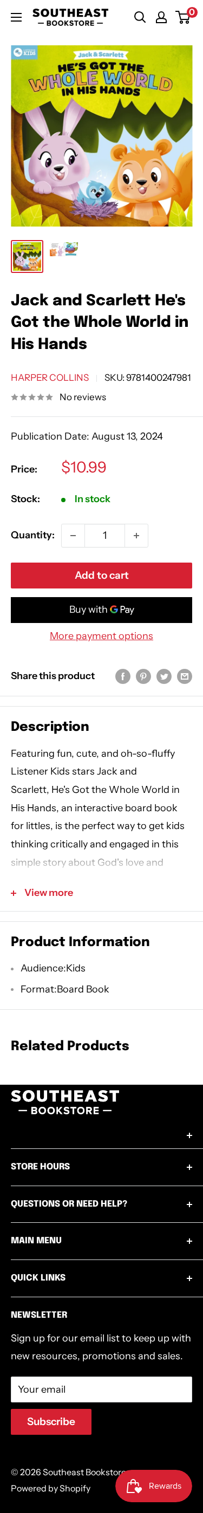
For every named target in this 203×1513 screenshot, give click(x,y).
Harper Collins (50, 377)
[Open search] (140, 17)
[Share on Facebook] (122, 676)
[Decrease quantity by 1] (73, 535)
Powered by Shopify (50, 1488)
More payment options (101, 636)
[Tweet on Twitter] (164, 676)
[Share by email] (184, 676)
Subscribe (51, 1421)
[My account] (161, 17)
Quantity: (33, 535)
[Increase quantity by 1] (136, 535)
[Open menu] (16, 17)
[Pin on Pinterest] (143, 676)
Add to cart (102, 575)
